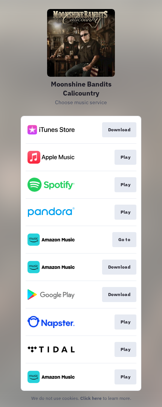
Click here (91, 398)
